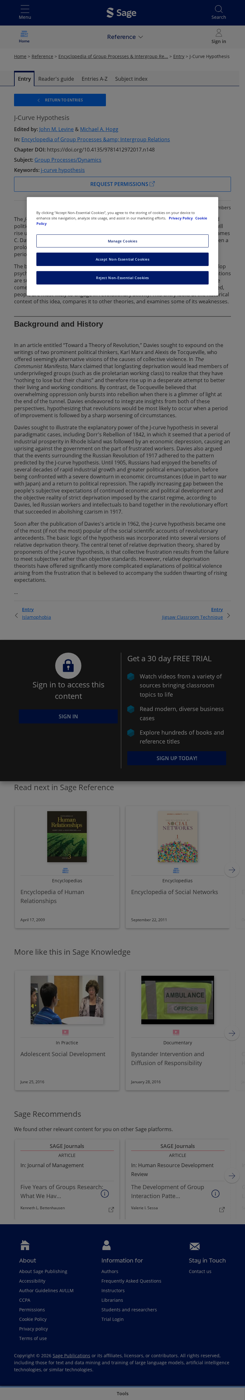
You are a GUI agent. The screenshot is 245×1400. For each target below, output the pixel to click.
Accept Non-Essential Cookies (123, 259)
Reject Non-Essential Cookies (122, 277)
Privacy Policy (181, 218)
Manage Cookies (122, 240)
